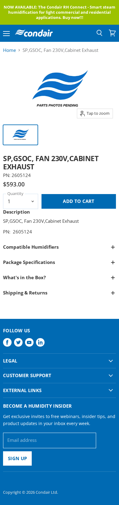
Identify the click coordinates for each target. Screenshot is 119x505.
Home (9, 50)
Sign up (17, 458)
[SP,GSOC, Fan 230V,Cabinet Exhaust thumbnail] (20, 135)
